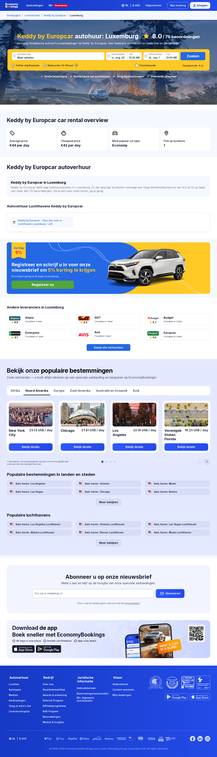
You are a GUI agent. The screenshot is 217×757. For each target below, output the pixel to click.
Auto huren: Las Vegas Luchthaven (175, 524)
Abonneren (172, 593)
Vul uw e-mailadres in (48, 593)
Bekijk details (31, 447)
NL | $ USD (132, 5)
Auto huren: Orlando (97, 483)
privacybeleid (132, 603)
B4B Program (50, 711)
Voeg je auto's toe (20, 705)
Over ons (48, 684)
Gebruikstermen (86, 688)
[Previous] (199, 461)
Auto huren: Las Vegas (29, 491)
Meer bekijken (108, 502)
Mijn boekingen (122, 695)
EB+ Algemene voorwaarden (85, 699)
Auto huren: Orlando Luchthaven (105, 524)
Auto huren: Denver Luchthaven (104, 532)
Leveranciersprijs (19, 711)
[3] (110, 461)
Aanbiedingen (34, 5)
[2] (106, 461)
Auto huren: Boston (165, 491)
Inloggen (202, 5)
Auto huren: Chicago (97, 491)
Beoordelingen (52, 716)
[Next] (206, 461)
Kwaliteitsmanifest (54, 689)
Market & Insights (53, 722)
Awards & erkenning (55, 695)
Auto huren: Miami (165, 483)
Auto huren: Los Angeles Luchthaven (38, 524)
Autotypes (15, 689)
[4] (114, 461)
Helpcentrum (153, 5)
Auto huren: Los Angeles (30, 483)
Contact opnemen (123, 689)
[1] (102, 461)
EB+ (58, 5)
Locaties (14, 684)
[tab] (15, 391)
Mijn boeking (178, 5)
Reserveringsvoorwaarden (92, 693)
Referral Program (53, 700)
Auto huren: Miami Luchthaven (172, 532)
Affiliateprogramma (54, 705)
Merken (13, 695)
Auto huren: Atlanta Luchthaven (35, 532)
